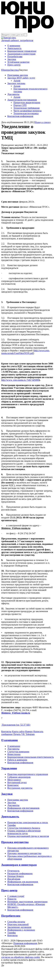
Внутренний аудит (17, 782)
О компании (9, 740)
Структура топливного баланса (23, 828)
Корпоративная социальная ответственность (30, 757)
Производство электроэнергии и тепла (27, 822)
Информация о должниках (21, 930)
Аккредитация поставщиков (22, 99)
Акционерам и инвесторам (19, 864)
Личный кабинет (17, 40)
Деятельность (10, 816)
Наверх (29, 731)
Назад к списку (43, 122)
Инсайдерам (13, 879)
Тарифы (11, 825)
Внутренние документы (19, 788)
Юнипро (5, 70)
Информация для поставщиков (23, 808)
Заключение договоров (19, 927)
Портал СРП (20, 105)
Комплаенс (13, 785)
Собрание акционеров (19, 777)
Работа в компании (17, 759)
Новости (11, 899)
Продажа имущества (15, 842)
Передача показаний (18, 924)
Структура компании (18, 751)
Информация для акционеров (22, 881)
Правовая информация (25, 943)
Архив (16, 80)
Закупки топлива (16, 83)
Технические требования (26, 108)
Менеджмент (14, 779)
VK (23, 734)
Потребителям (10, 915)
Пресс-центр (9, 890)
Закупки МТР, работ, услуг (21, 78)
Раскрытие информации (20, 873)
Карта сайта (18, 731)
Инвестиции (13, 754)
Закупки (14, 70)
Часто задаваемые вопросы (27, 110)
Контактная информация (20, 116)
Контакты (6, 731)
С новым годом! (15, 896)
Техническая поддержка (25, 113)
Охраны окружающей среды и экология (28, 836)
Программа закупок (17, 75)
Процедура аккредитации (26, 102)
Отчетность (13, 870)
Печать (17, 734)
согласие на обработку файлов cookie (20, 957)
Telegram (30, 734)
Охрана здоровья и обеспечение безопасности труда (24, 832)
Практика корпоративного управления (27, 774)
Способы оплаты (16, 921)
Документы (13, 94)
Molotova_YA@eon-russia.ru (15, 713)
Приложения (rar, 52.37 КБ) (15, 724)
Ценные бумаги (15, 876)
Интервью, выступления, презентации (27, 901)
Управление (9, 768)
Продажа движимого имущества (24, 853)
